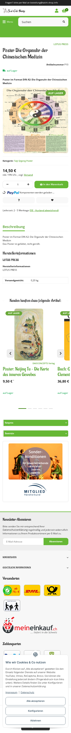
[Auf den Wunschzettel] (52, 200)
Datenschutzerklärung (15, 529)
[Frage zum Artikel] (19, 200)
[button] (56, 10)
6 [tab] (51, 408)
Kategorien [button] (9, 422)
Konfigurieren (35, 710)
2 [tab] (30, 408)
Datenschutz (27, 692)
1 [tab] (22, 408)
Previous (10, 353)
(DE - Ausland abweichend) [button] (44, 210)
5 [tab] (46, 408)
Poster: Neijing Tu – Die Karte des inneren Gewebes (26, 371)
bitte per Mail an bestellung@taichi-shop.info (36, 2)
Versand (28, 174)
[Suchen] (63, 21)
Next (60, 353)
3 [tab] (35, 408)
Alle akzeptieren (35, 701)
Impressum (11, 692)
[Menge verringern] (7, 184)
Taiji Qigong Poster (23, 160)
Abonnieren (55, 541)
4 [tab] (40, 408)
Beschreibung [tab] (14, 226)
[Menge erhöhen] (28, 184)
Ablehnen (35, 720)
